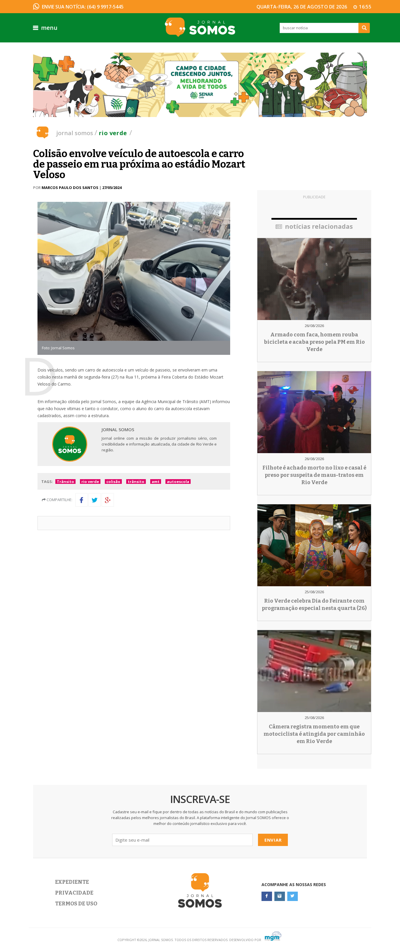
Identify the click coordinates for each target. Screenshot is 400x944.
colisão (113, 481)
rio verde (90, 481)
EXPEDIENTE (72, 882)
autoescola (178, 481)
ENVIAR (273, 840)
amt (156, 481)
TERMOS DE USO (76, 903)
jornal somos (74, 133)
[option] (200, 85)
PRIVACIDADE (74, 893)
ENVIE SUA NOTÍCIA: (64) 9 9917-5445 (83, 7)
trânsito (136, 481)
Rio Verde (113, 133)
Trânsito (65, 481)
